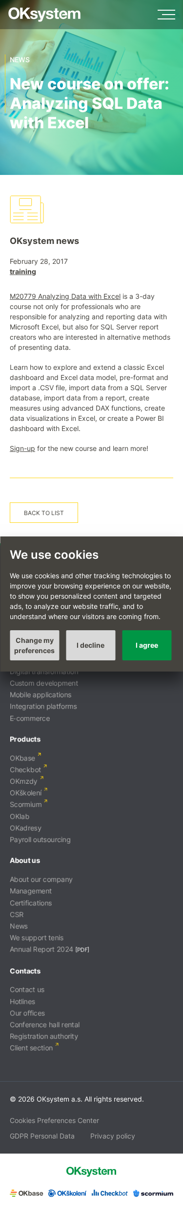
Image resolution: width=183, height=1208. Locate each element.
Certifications (31, 902)
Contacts (25, 970)
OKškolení (25, 793)
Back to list (44, 513)
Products (25, 739)
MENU (166, 14)
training (23, 271)
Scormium (25, 804)
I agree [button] (147, 645)
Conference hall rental (45, 1024)
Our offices (27, 1013)
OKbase (22, 758)
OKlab (19, 816)
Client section (31, 1048)
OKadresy (25, 828)
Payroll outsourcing (40, 839)
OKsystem (44, 14)
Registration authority (44, 1036)
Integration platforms (43, 706)
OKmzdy (24, 781)
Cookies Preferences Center (54, 1120)
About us (25, 860)
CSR (16, 914)
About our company (41, 879)
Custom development (44, 683)
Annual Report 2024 (41, 949)
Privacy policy (112, 1136)
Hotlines (22, 1001)
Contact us (27, 989)
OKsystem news (44, 241)
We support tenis (36, 937)
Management (31, 891)
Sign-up (22, 448)
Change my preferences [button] (34, 645)
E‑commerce (30, 718)
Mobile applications (40, 694)
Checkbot (25, 769)
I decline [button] (90, 645)
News (19, 926)
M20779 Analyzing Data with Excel (65, 296)
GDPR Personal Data (42, 1136)
